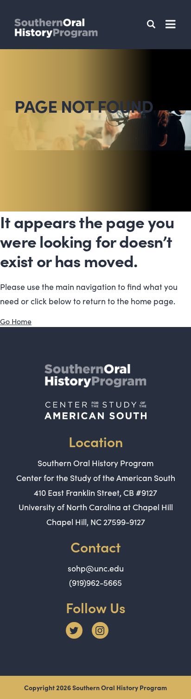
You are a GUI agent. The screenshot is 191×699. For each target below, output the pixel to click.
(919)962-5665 (95, 582)
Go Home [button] (16, 321)
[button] (153, 24)
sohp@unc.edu (96, 568)
